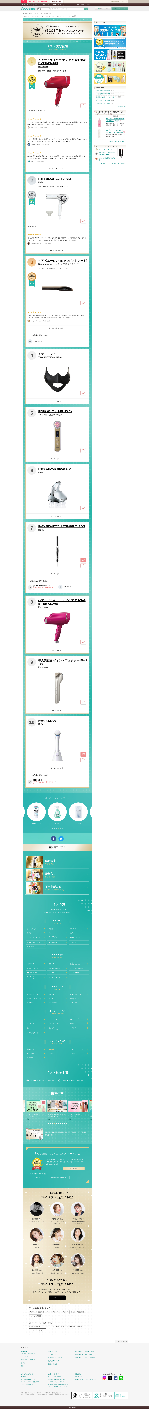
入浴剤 (72, 1053)
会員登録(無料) (115, 1)
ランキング (30, 4)
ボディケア (30, 1019)
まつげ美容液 (53, 942)
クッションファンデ (76, 968)
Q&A (48, 4)
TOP (23, 4)
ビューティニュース (55, 1358)
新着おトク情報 (56, 2)
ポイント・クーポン (28, 1359)
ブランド (37, 4)
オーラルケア (31, 1053)
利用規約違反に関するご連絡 (56, 1379)
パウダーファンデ (54, 968)
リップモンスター (109, 149)
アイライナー (53, 1003)
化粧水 (29, 933)
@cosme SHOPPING (85, 1351)
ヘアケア (73, 1028)
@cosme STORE (83, 1354)
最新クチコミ (52, 1364)
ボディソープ (74, 1019)
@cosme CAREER (86, 1358)
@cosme (29, 1352)
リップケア (30, 946)
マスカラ (30, 1003)
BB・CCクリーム (32, 972)
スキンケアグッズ (52, 1312)
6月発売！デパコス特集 (103, 103)
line (121, 1378)
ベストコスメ (89, 4)
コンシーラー (74, 972)
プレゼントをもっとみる (116, 141)
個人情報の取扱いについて (29, 1379)
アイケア (73, 942)
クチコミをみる (56, 401)
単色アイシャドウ (76, 995)
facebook (115, 1378)
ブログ (43, 4)
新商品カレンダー (54, 1361)
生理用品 (30, 1057)
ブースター (73, 929)
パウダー (51, 972)
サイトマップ (79, 1376)
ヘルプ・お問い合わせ (54, 1376)
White (34, 226)
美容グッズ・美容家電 (37, 1312)
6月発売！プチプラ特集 (103, 100)
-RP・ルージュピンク (39, 110)
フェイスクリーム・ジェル (55, 937)
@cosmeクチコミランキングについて (86, 1379)
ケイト (101, 149)
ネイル (72, 1023)
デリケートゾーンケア (56, 1019)
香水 (28, 1028)
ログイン (124, 1)
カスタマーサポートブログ (56, 1382)
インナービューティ (76, 1049)
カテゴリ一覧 (80, 4)
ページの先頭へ (122, 1341)
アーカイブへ (38, 1177)
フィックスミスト (54, 977)
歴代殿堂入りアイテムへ (59, 1177)
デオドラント (31, 1023)
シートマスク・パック (34, 942)
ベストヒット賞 (49, 1080)
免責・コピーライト (54, 1374)
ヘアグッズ (64, 1312)
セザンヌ (101, 158)
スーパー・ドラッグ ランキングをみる (112, 163)
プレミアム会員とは (27, 1374)
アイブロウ (73, 1003)
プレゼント (52, 1354)
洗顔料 (51, 929)
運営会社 (78, 1374)
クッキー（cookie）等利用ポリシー (31, 1382)
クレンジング (31, 929)
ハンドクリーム (54, 1023)
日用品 (51, 1053)
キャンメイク (103, 153)
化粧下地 (51, 964)
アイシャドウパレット (34, 999)
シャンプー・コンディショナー (54, 1028)
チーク (51, 999)
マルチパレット (75, 999)
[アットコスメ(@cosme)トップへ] (28, 9)
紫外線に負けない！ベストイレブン (106, 97)
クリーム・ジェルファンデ (75, 963)
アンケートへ (37, 1330)
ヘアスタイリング (32, 1033)
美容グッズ (30, 1049)
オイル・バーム (75, 938)
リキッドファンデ (32, 968)
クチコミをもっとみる (56, 169)
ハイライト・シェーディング (32, 977)
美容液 (72, 933)
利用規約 (23, 1376)
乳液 (50, 933)
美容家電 (51, 1049)
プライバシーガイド (27, 1384)
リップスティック (32, 995)
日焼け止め (30, 964)
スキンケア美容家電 (77, 1312)
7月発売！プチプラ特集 (103, 94)
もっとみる (121, 106)
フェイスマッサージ (33, 938)
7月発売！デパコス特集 (103, 90)
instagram (104, 1378)
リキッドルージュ (54, 995)
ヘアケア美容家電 (35, 1316)
